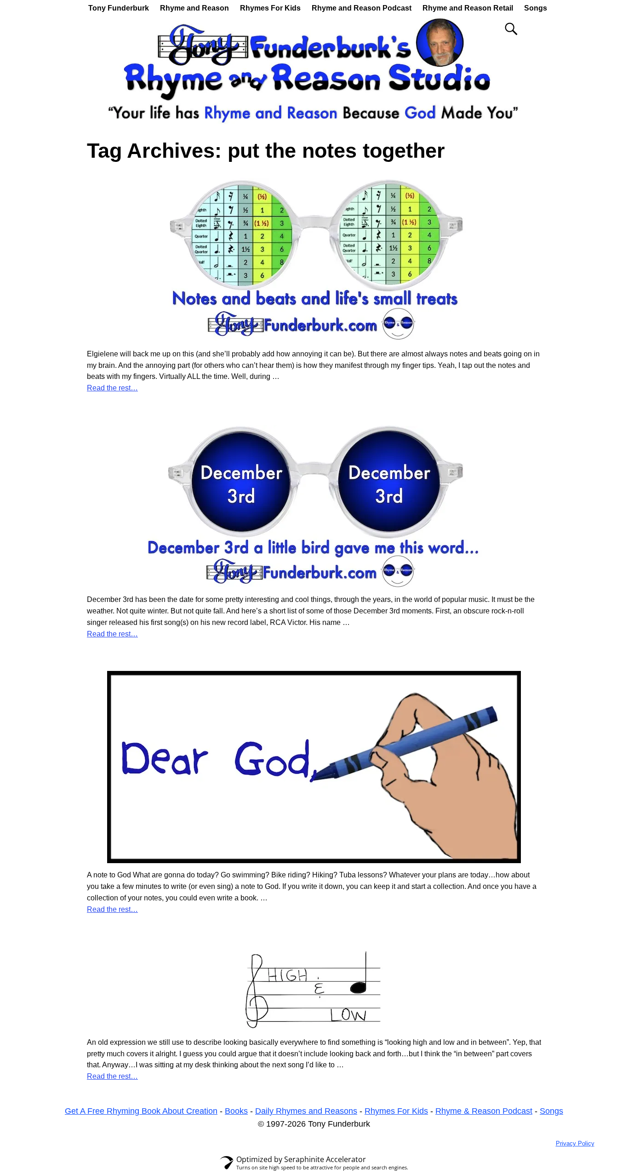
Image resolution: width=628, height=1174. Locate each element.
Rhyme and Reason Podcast (361, 8)
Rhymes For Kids (270, 8)
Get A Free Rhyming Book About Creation (141, 1111)
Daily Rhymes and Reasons (306, 1111)
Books (236, 1111)
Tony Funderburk (118, 8)
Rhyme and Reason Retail (467, 8)
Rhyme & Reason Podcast (483, 1111)
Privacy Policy (575, 1143)
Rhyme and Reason (194, 8)
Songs (535, 8)
